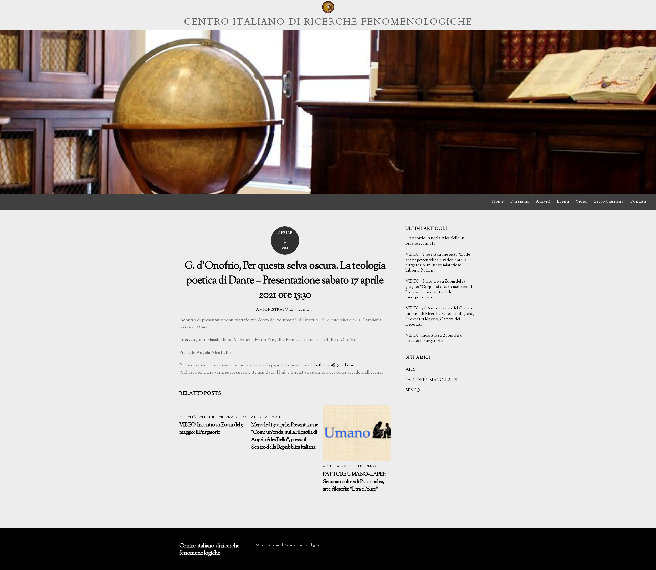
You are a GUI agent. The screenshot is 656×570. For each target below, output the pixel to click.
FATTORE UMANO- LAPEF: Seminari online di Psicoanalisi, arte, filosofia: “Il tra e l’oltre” (354, 482)
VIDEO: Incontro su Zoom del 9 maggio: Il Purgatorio (211, 428)
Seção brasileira (608, 202)
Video (581, 202)
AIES (410, 370)
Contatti (638, 202)
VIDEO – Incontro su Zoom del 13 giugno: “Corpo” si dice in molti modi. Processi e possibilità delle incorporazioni (439, 289)
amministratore (274, 310)
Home (498, 202)
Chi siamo (519, 202)
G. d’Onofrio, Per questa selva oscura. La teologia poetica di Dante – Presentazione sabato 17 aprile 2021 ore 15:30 (284, 281)
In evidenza (222, 417)
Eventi (563, 202)
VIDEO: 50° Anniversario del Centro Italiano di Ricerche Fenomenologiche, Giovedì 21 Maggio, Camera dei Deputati (439, 316)
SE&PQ (412, 390)
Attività (543, 202)
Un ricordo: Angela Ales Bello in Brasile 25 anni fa (434, 241)
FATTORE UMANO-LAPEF (431, 380)
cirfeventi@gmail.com (334, 365)
